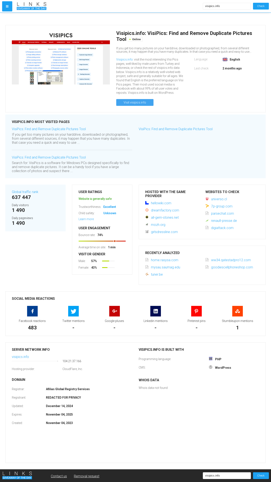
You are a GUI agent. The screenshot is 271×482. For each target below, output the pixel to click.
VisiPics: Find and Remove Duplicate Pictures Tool (49, 129)
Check (261, 6)
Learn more (86, 219)
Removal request (86, 476)
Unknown (109, 213)
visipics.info (20, 357)
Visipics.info (124, 59)
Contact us (59, 476)
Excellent (109, 207)
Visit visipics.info (135, 102)
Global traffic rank (25, 192)
